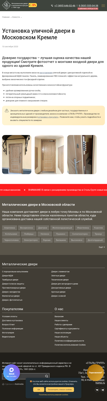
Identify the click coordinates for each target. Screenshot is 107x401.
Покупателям (12, 309)
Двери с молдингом (11, 292)
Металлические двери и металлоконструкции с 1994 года (20, 5)
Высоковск (76, 240)
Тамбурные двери (10, 280)
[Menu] (103, 5)
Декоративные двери (61, 288)
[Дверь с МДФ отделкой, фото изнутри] (49, 154)
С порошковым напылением (15, 271)
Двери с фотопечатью (12, 300)
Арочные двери (58, 292)
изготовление (46, 73)
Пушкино (60, 234)
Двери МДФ (7, 276)
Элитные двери (58, 276)
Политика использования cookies (53, 394)
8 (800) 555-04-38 (88, 5)
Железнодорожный (62, 228)
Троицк (98, 234)
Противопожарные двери (13, 288)
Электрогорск (31, 240)
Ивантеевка (83, 228)
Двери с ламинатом (60, 271)
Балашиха (61, 240)
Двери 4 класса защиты (13, 284)
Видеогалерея (8, 337)
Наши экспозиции (63, 333)
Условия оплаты (9, 316)
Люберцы (29, 234)
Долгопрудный (95, 240)
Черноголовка (11, 240)
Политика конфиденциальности (69, 341)
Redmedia (19, 384)
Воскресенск (26, 228)
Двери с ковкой (58, 296)
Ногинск (45, 234)
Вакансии (59, 316)
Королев (98, 228)
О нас (59, 309)
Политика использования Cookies (70, 345)
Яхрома (46, 240)
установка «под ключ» (48, 117)
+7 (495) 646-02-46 (64, 5)
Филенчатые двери (11, 296)
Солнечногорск (80, 234)
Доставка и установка (12, 320)
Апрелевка (9, 228)
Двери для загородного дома (64, 284)
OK (38, 389)
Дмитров (42, 228)
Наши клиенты (61, 320)
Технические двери (60, 280)
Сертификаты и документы (67, 328)
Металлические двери (19, 264)
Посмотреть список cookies (60, 389)
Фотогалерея (8, 333)
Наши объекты (61, 337)
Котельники (11, 234)
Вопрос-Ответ (8, 324)
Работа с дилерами (63, 324)
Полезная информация (12, 328)
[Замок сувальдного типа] (82, 154)
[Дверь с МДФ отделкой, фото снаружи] (16, 154)
